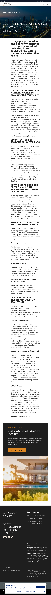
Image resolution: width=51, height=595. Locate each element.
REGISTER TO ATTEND (17, 450)
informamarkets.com (32, 561)
